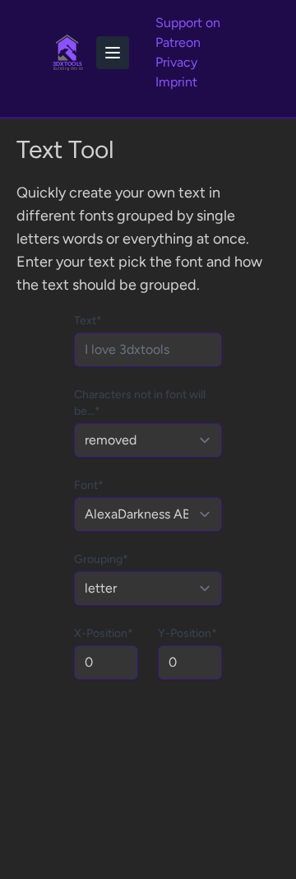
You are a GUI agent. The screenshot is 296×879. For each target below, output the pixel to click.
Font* (89, 485)
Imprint (176, 82)
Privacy (176, 62)
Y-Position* (187, 633)
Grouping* (101, 559)
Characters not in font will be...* (140, 403)
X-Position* (103, 633)
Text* (88, 321)
